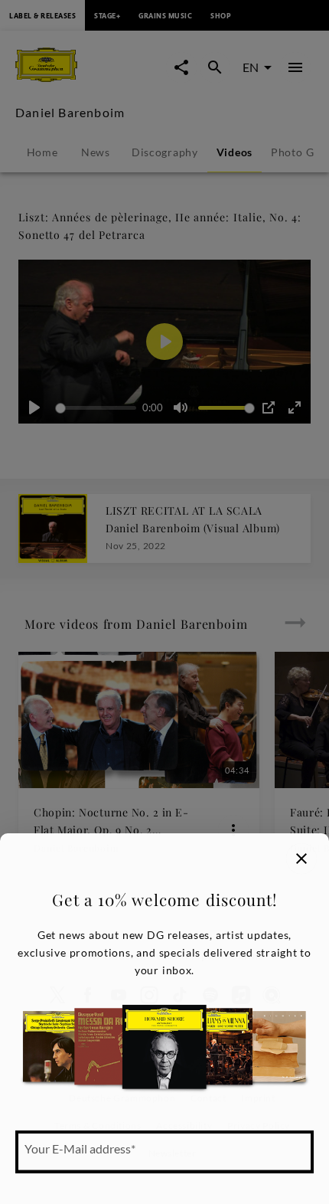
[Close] (301, 858)
